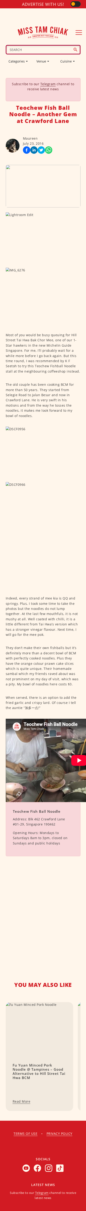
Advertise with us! (43, 4)
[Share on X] (41, 150)
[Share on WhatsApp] (48, 150)
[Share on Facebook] (26, 150)
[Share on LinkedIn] (34, 150)
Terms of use (25, 1133)
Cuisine (66, 61)
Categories (16, 61)
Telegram (48, 84)
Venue (41, 61)
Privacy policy (59, 1133)
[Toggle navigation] (78, 32)
